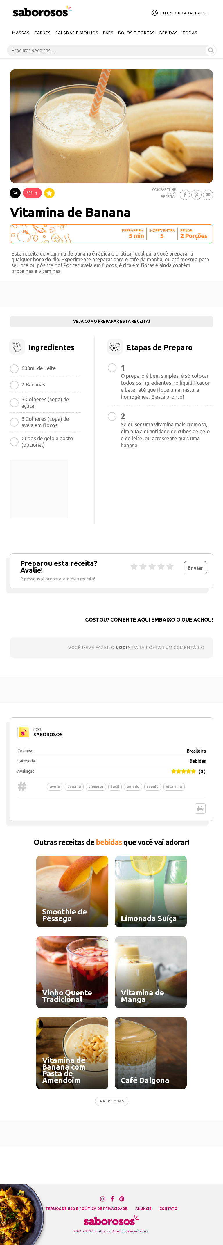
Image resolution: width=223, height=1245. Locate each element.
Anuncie (143, 1209)
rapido (153, 786)
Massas (21, 33)
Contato (168, 1209)
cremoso (96, 786)
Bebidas (168, 33)
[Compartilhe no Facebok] (185, 195)
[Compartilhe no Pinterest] (196, 195)
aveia (55, 786)
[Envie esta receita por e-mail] (208, 195)
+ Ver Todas (112, 1101)
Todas (189, 33)
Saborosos (48, 734)
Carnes (42, 33)
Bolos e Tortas (136, 33)
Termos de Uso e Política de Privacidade (86, 1209)
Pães (108, 33)
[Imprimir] (200, 808)
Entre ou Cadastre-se (184, 13)
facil (115, 786)
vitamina (174, 786)
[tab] (15, 193)
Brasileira (196, 750)
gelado (133, 786)
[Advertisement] (111, 294)
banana (74, 786)
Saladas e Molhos (76, 33)
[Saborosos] (42, 11)
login (123, 647)
